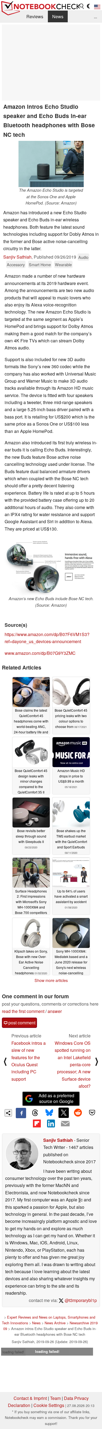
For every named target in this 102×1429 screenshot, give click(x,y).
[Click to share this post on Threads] (35, 1113)
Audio (83, 257)
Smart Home (40, 264)
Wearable (63, 264)
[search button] (81, 6)
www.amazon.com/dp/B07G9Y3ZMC (40, 653)
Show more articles (51, 980)
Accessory (16, 264)
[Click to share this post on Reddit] (78, 1113)
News (57, 16)
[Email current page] (65, 1124)
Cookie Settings (48, 1405)
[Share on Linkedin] (51, 1123)
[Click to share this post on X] (63, 1113)
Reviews (34, 16)
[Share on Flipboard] (37, 1123)
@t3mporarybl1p (80, 1300)
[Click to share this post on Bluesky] (49, 1113)
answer (55, 1011)
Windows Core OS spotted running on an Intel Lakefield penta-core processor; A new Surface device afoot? (73, 1064)
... (95, 16)
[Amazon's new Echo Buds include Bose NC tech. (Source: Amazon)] (51, 567)
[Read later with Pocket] (92, 1113)
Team (55, 1398)
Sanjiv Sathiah (17, 257)
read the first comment (23, 1011)
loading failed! (13, 1351)
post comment (21, 1022)
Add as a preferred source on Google (56, 1098)
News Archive (55, 1322)
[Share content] (8, 1113)
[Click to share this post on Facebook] (21, 1113)
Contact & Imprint (30, 1398)
